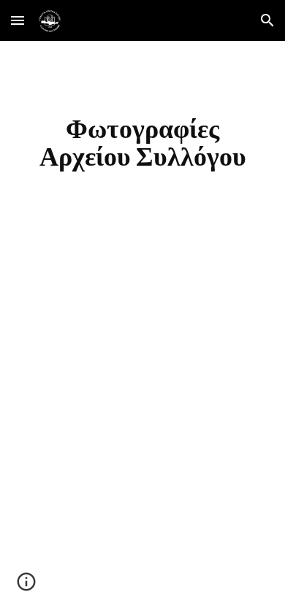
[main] (142, 142)
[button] (17, 20)
